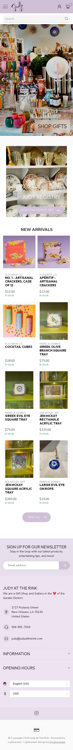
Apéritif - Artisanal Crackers (49, 281)
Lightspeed (14, 742)
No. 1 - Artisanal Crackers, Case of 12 (19, 281)
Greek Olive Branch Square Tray (53, 350)
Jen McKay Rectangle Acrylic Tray (51, 419)
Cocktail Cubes (18, 347)
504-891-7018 (21, 627)
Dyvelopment (57, 742)
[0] (67, 6)
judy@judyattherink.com (27, 639)
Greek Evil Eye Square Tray (17, 417)
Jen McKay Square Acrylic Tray (18, 488)
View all (34, 517)
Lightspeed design (35, 742)
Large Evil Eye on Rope (52, 486)
